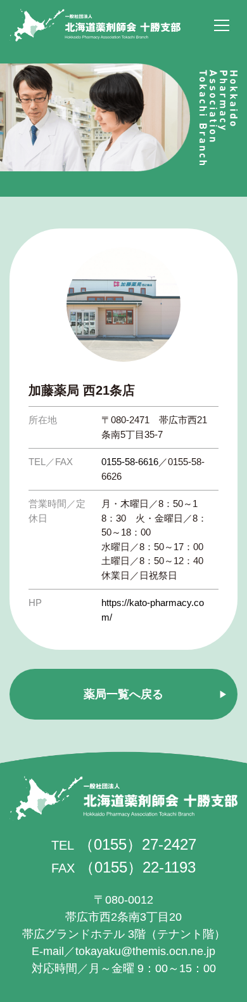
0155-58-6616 (129, 461)
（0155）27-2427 (137, 844)
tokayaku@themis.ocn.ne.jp (145, 951)
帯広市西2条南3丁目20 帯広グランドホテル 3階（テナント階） (123, 916)
